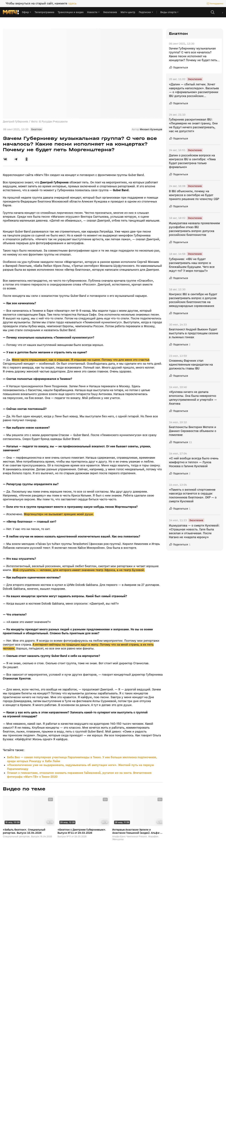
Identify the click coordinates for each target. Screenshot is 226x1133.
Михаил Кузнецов (151, 129)
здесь (72, 3)
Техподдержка (216, 3)
